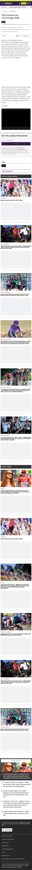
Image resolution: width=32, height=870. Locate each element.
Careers (4, 852)
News (3, 22)
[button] (30, 3)
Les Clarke (6, 24)
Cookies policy (5, 845)
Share (5, 35)
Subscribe (24, 3)
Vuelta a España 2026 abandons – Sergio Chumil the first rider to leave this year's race (16, 813)
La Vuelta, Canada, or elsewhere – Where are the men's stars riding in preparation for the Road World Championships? (17, 784)
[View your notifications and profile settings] (19, 3)
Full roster (4, 106)
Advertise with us (6, 855)
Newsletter (27, 35)
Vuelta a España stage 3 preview (18, 7)
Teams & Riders (12, 11)
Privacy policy (5, 842)
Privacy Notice (21, 149)
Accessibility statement (7, 849)
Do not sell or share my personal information (13, 859)
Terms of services (19, 148)
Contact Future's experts (8, 839)
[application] (16, 118)
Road (3, 166)
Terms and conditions (7, 836)
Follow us (20, 35)
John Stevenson (13, 24)
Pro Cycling (4, 11)
